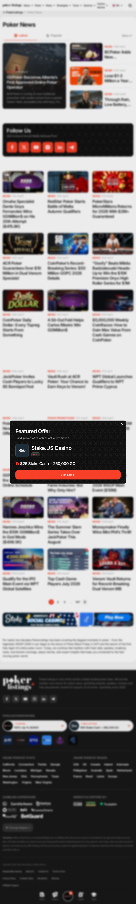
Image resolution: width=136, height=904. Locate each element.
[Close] (122, 424)
